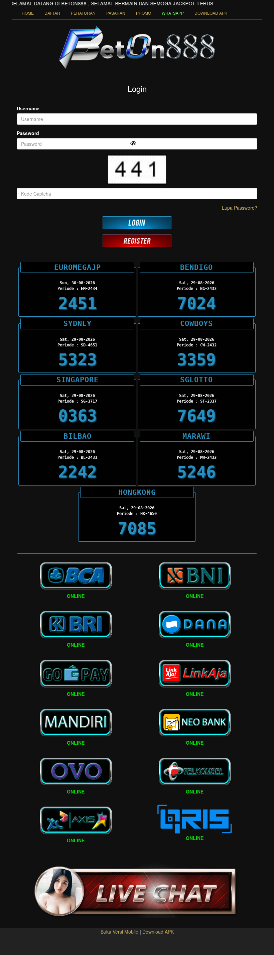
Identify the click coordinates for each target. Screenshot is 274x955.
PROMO (143, 13)
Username (28, 108)
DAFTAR (52, 13)
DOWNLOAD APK (210, 13)
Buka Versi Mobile (119, 931)
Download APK (158, 931)
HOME (28, 13)
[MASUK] (137, 222)
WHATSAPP (173, 13)
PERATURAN (83, 13)
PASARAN (115, 13)
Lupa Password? (239, 207)
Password (28, 133)
